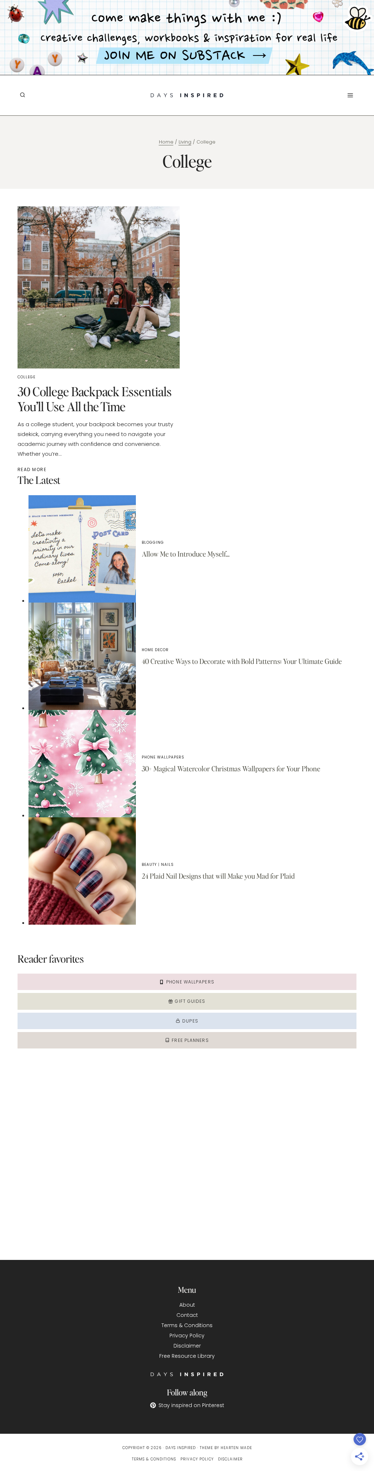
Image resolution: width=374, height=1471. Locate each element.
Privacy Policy (187, 1335)
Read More (33, 469)
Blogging (153, 542)
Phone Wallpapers (163, 757)
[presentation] (82, 549)
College (26, 377)
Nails (167, 864)
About (187, 1304)
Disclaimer (187, 1345)
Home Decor (155, 650)
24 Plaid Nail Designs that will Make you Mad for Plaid (218, 875)
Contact (187, 1315)
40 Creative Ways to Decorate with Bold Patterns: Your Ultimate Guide (242, 661)
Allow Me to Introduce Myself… (186, 553)
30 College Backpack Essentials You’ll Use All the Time (95, 398)
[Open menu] (350, 95)
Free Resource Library (187, 1356)
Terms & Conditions (187, 1325)
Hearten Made (236, 1448)
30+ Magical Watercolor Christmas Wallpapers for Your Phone (231, 768)
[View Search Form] (22, 95)
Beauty (149, 864)
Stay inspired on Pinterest (191, 1405)
